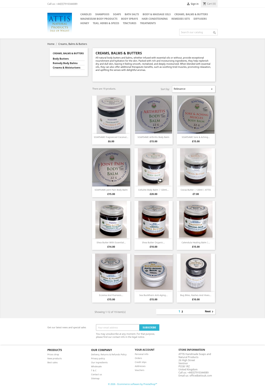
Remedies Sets (180, 18)
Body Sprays (129, 18)
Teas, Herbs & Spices (106, 23)
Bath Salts (132, 14)
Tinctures (129, 23)
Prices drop (53, 354)
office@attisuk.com (201, 375)
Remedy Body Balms (65, 63)
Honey (84, 23)
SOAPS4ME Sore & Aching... (196, 137)
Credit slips (140, 362)
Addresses (140, 366)
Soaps (117, 14)
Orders (138, 358)
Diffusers (200, 18)
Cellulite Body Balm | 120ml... (153, 189)
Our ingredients (99, 362)
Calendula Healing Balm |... (196, 242)
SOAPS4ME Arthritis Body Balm (153, 137)
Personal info (141, 354)
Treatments (148, 23)
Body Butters (61, 58)
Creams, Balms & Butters (191, 14)
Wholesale (96, 366)
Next (209, 312)
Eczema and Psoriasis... (111, 295)
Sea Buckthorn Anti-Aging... (153, 295)
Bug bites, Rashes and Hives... (195, 295)
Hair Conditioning (155, 18)
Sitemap (95, 378)
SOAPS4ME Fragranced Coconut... (111, 137)
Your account (144, 349)
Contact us (96, 374)
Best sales (52, 362)
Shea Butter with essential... (111, 242)
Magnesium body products (98, 18)
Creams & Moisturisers (66, 67)
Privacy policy (98, 358)
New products (54, 358)
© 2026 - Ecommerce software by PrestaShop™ (132, 384)
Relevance (194, 89)
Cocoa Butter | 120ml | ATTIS (196, 189)
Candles (86, 14)
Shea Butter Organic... (153, 242)
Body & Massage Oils (157, 14)
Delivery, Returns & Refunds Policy (109, 354)
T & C (93, 370)
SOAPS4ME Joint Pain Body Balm (111, 189)
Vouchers (139, 370)
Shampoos (102, 14)
